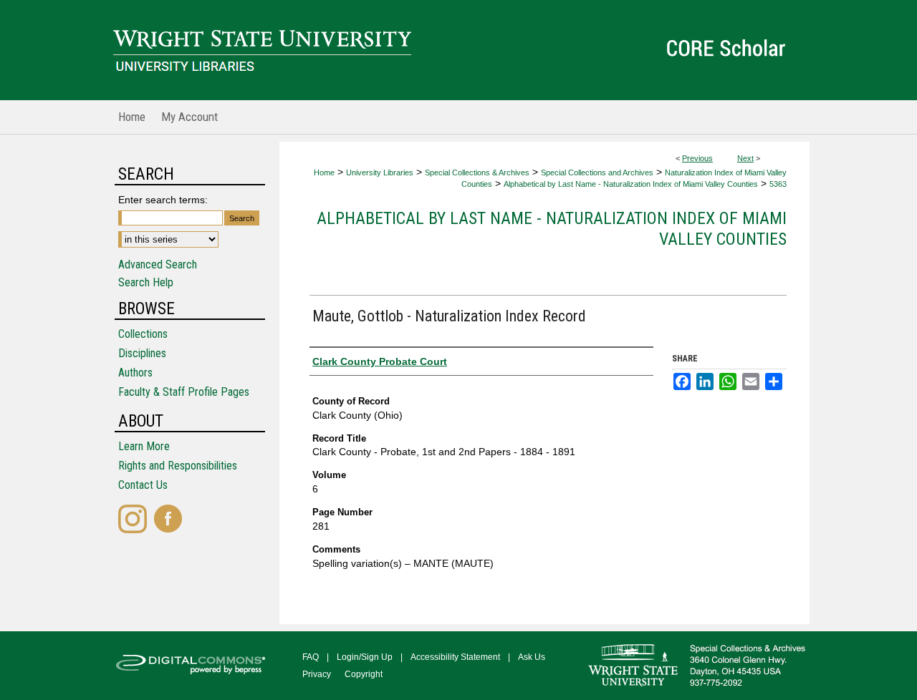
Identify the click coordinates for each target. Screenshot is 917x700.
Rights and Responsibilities (177, 465)
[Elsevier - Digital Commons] (193, 665)
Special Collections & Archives (477, 172)
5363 (778, 184)
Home (324, 172)
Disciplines (142, 353)
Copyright (364, 674)
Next (745, 158)
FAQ (310, 657)
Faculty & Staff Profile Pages (183, 392)
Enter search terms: (163, 199)
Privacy (316, 674)
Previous (697, 158)
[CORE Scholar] (458, 50)
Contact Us (143, 485)
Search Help (145, 282)
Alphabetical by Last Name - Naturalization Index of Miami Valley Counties (631, 184)
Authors (135, 372)
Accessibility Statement (455, 657)
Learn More (144, 446)
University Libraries (379, 172)
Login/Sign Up (365, 657)
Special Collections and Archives (597, 172)
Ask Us (531, 657)
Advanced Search (157, 264)
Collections (143, 334)
